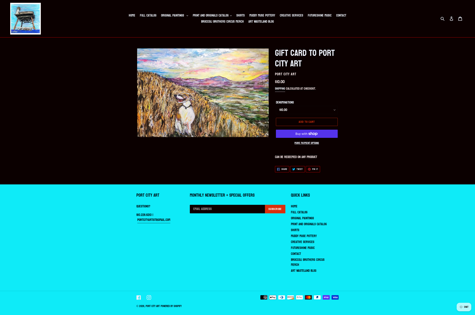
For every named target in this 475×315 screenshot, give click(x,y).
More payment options (306, 143)
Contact (296, 254)
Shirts (295, 230)
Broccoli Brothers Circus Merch (308, 262)
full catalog (299, 212)
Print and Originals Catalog (309, 224)
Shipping (280, 88)
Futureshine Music (303, 248)
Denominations (285, 102)
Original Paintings (302, 218)
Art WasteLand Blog (303, 271)
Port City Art (153, 306)
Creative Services (302, 242)
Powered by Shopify (171, 306)
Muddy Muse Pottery (304, 236)
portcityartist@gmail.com (153, 220)
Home (294, 206)
